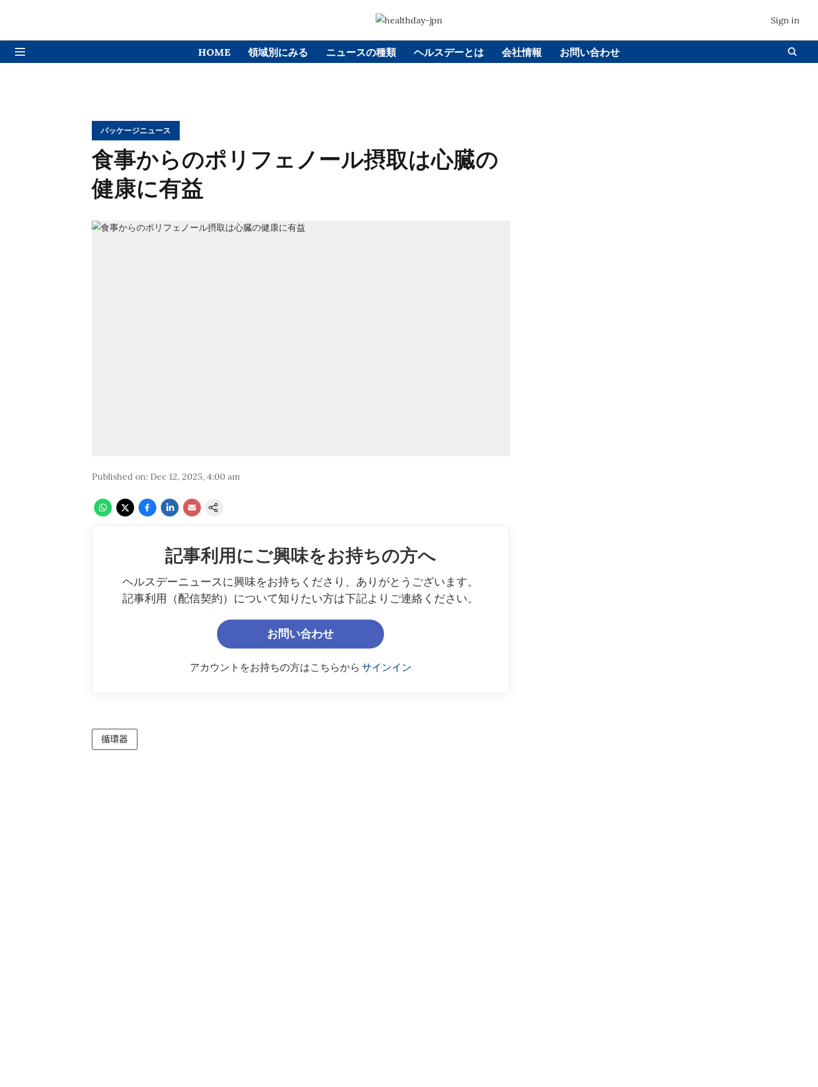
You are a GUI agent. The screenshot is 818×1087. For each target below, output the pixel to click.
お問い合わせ (590, 52)
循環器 (114, 738)
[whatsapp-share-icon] (103, 513)
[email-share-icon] (192, 513)
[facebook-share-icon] (147, 513)
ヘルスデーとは (449, 52)
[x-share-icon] (125, 513)
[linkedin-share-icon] (170, 513)
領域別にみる (278, 52)
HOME (214, 52)
